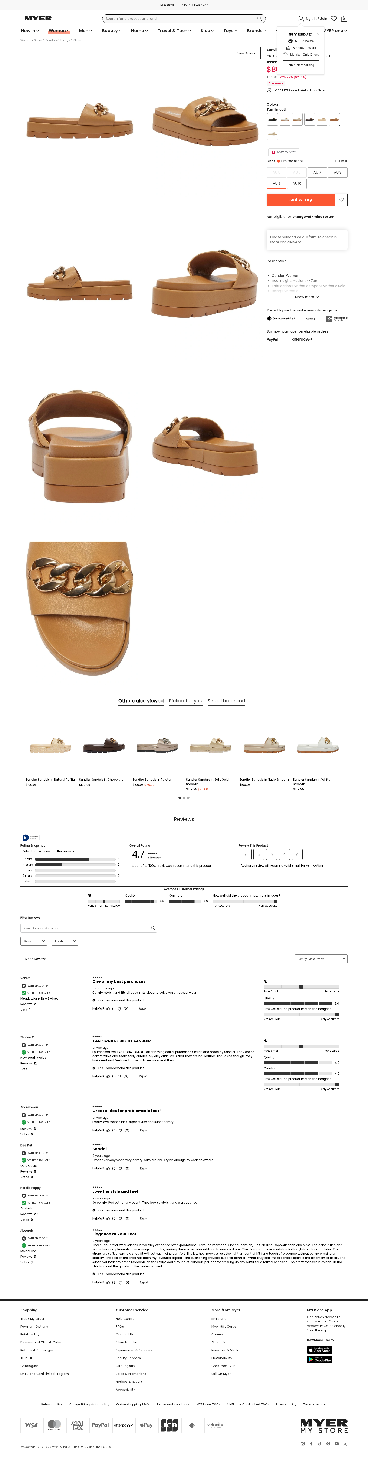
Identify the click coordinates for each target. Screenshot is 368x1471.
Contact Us (125, 1334)
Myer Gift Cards (223, 1326)
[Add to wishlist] (342, 200)
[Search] (260, 19)
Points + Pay (29, 1334)
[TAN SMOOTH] (334, 119)
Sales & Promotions (131, 1374)
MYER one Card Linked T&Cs (248, 1404)
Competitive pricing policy (89, 1404)
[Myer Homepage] (38, 21)
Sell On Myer (221, 1374)
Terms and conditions (173, 1404)
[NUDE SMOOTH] (297, 119)
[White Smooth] (285, 119)
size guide (341, 161)
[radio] (276, 172)
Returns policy (52, 1404)
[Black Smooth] (272, 119)
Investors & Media (225, 1350)
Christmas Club (223, 1366)
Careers (217, 1334)
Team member (315, 1404)
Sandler (273, 49)
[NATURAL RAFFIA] (322, 119)
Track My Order (32, 1319)
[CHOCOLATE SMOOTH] (309, 119)
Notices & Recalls (129, 1382)
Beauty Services (128, 1358)
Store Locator (126, 1342)
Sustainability (221, 1358)
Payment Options (34, 1326)
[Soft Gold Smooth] (272, 134)
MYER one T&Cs (208, 1404)
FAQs (120, 1326)
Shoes (38, 40)
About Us (218, 1342)
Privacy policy (286, 1404)
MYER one (218, 1319)
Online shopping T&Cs (133, 1404)
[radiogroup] (307, 178)
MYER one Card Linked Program (44, 1374)
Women (25, 40)
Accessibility (125, 1389)
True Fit (26, 1358)
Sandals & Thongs (58, 40)
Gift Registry (125, 1366)
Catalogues (29, 1366)
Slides (77, 40)
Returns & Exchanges (36, 1350)
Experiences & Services (134, 1350)
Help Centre (125, 1319)
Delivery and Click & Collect (42, 1342)
